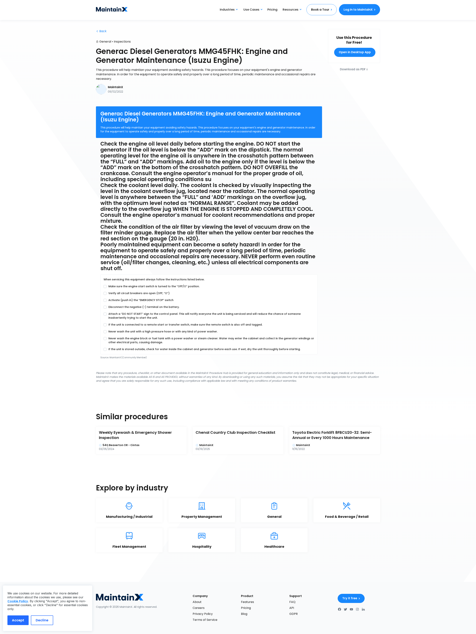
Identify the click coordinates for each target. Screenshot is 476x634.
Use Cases (251, 10)
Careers (199, 608)
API (291, 608)
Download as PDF (353, 69)
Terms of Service (205, 620)
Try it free (349, 598)
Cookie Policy (17, 601)
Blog (244, 614)
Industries (227, 10)
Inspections (122, 41)
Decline (42, 620)
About (197, 602)
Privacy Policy (203, 614)
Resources (290, 10)
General (105, 41)
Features (247, 602)
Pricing (272, 9)
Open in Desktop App (355, 52)
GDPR (293, 614)
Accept (18, 620)
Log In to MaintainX (358, 9)
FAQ (292, 602)
